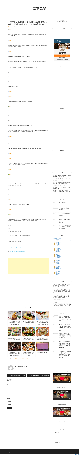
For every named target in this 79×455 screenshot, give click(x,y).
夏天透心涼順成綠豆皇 (64, 208)
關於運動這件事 (58, 268)
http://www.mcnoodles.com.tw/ (15, 247)
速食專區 (57, 267)
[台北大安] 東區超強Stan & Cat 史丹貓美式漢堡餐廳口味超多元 (65, 227)
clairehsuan (10, 26)
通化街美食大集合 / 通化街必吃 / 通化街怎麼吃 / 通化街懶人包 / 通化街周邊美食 (62, 305)
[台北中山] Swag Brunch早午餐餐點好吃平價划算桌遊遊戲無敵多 (61, 301)
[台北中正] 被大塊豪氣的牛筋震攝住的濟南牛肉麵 (38, 375)
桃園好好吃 (58, 262)
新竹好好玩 (58, 260)
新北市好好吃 (58, 257)
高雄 (28, 358)
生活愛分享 (58, 263)
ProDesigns (70, 452)
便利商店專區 (58, 239)
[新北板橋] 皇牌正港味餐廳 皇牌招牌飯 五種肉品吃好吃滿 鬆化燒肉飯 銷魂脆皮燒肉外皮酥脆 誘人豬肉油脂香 (61, 187)
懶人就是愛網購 (58, 256)
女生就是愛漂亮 (58, 249)
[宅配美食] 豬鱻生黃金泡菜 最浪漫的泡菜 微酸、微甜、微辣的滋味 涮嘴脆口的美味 (14, 323)
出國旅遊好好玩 (58, 242)
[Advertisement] (28, 266)
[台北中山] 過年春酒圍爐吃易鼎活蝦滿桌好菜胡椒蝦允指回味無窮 (28, 354)
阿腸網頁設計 (76, 454)
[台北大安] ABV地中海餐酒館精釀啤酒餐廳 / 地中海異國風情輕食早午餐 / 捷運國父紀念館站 (61, 296)
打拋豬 (16, 358)
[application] (62, 378)
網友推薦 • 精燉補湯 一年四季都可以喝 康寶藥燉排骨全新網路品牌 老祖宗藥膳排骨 (14, 354)
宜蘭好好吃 (58, 250)
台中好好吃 (58, 243)
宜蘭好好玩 (58, 251)
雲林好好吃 (58, 271)
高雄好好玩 (58, 274)
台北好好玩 (58, 245)
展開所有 (55, 238)
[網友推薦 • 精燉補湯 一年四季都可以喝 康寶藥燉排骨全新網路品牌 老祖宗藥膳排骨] (14, 346)
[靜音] (67, 381)
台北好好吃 (58, 244)
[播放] (55, 381)
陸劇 (56, 269)
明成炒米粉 (19, 358)
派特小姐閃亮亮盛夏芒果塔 (42, 352)
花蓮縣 (57, 265)
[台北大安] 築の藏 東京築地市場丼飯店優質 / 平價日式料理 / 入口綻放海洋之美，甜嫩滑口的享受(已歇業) (61, 290)
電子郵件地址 (9, 401)
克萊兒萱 (39, 9)
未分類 (57, 261)
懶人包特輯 (58, 255)
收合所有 (59, 238)
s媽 (54, 284)
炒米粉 (23, 358)
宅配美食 (12, 358)
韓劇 (56, 272)
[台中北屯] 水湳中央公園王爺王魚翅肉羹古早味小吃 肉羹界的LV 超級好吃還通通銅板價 (42, 338)
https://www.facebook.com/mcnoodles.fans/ (17, 251)
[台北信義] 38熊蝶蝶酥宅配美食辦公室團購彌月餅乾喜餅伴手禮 (28, 323)
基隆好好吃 (58, 248)
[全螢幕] (69, 381)
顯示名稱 (8, 398)
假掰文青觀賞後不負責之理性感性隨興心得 (63, 240)
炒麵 (25, 358)
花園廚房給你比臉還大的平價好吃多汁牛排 (16, 375)
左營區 (9, 19)
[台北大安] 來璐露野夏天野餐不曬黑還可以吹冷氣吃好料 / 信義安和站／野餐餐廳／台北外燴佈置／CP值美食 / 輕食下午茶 (28, 339)
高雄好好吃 (58, 273)
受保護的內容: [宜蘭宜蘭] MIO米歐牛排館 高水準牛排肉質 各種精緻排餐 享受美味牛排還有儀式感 (61, 191)
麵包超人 (57, 275)
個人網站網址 (9, 404)
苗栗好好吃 (58, 266)
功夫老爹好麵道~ (63, 202)
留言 (8, 384)
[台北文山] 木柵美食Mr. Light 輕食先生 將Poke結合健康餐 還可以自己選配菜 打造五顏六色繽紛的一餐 (62, 285)
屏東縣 (57, 254)
